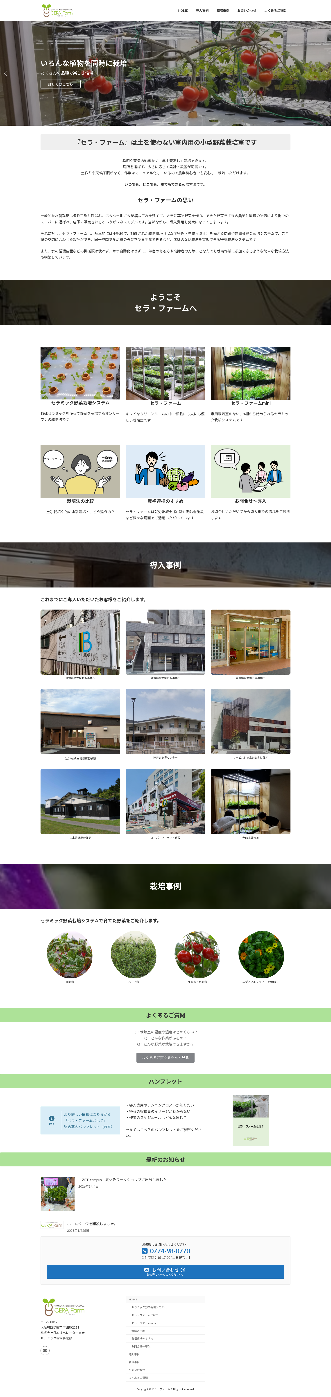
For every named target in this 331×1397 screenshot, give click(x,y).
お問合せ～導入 (140, 1346)
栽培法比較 (138, 1330)
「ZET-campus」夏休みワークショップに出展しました (122, 1179)
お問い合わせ (137, 1370)
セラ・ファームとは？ (145, 1315)
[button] (157, 122)
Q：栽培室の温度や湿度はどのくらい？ (166, 1032)
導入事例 (134, 1354)
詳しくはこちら (60, 84)
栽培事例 (134, 1362)
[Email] (45, 1350)
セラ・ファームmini (143, 1323)
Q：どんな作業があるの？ (165, 1038)
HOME (133, 1299)
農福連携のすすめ (142, 1338)
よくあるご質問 (138, 1377)
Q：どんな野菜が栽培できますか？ (165, 1044)
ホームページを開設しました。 (92, 1224)
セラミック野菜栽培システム (149, 1307)
